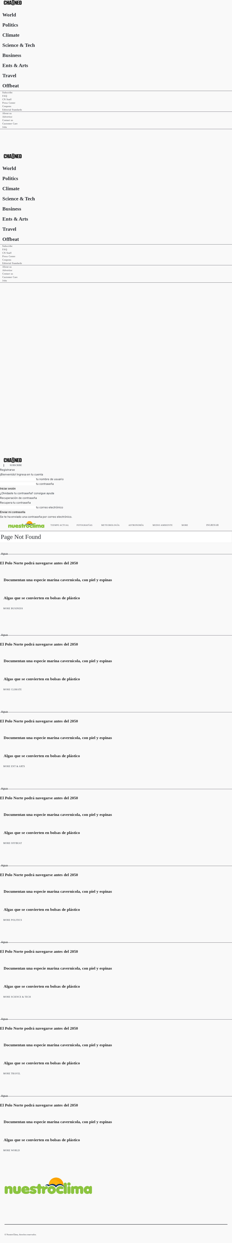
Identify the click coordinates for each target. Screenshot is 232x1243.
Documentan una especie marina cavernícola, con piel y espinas (58, 580)
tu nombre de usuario (50, 479)
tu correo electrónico (49, 507)
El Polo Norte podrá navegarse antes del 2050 (39, 563)
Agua (4, 553)
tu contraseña (45, 484)
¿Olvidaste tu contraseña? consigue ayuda (27, 493)
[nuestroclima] (116, 2)
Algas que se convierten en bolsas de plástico (42, 598)
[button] (223, 524)
